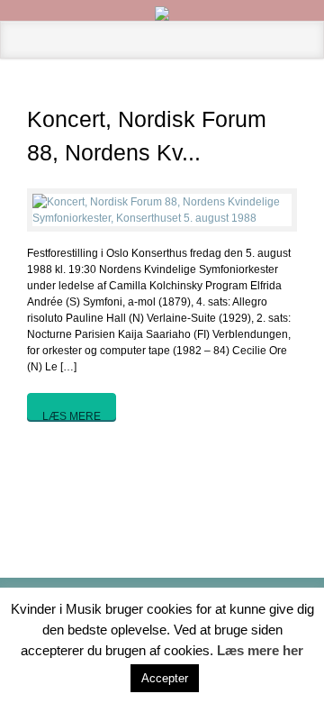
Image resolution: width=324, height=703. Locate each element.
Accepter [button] (164, 678)
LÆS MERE (71, 415)
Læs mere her (260, 650)
